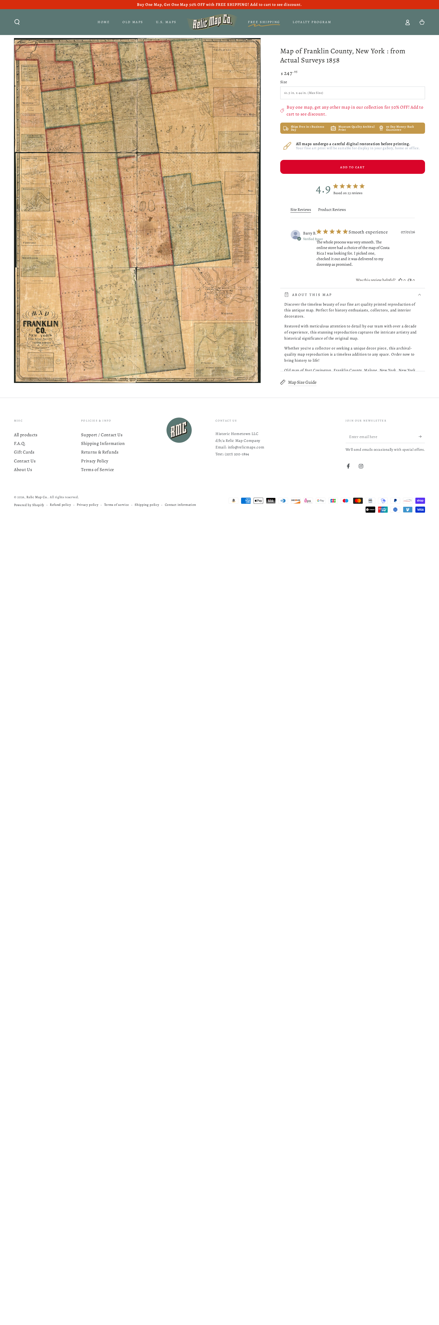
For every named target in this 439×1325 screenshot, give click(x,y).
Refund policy (60, 504)
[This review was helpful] (400, 280)
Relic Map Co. (37, 497)
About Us (23, 469)
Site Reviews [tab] (300, 209)
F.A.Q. (20, 443)
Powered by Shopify (29, 505)
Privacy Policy (94, 461)
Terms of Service (97, 469)
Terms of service (116, 504)
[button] (17, 22)
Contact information (180, 504)
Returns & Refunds (99, 452)
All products (26, 435)
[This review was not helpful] (409, 280)
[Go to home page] (212, 22)
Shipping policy (147, 504)
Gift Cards (24, 452)
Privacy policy (87, 504)
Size (283, 82)
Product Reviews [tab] (332, 209)
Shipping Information (103, 443)
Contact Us (25, 461)
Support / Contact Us (101, 435)
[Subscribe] (422, 436)
